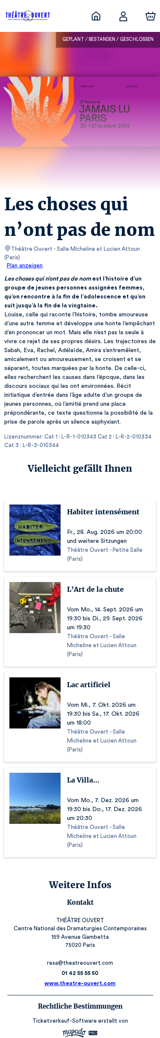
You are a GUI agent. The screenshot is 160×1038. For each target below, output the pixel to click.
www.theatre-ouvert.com (80, 983)
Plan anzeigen (24, 266)
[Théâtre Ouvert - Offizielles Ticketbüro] (96, 16)
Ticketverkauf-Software (64, 1021)
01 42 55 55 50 (80, 973)
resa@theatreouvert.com (80, 963)
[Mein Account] (123, 16)
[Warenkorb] (150, 16)
